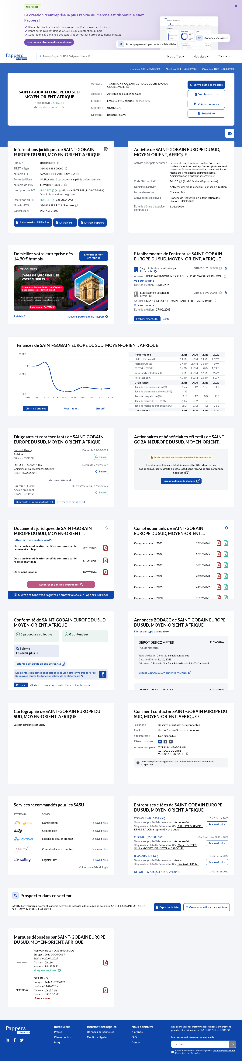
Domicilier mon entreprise (93, 256)
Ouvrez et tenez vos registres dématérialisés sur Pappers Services (62, 595)
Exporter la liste (168, 907)
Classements (62, 1037)
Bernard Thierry (116, 114)
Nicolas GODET (143, 848)
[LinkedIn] (7, 1040)
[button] (33, 222)
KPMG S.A (140, 829)
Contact (136, 1042)
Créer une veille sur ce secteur (207, 907)
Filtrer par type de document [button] (32, 540)
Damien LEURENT (188, 864)
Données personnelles (100, 1032)
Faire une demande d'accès (178, 481)
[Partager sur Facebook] (15, 1040)
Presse (58, 1032)
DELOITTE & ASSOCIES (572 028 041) (157, 871)
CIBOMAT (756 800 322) (148, 837)
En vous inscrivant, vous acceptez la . (205, 1052)
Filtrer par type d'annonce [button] (150, 631)
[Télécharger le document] (105, 548)
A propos (137, 1032)
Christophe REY (158, 829)
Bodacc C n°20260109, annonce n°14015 (163, 672)
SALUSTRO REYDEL (190, 826)
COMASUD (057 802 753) (149, 818)
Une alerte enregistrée (51, 107)
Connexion (225, 56)
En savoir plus (217, 824)
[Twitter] (22, 1040)
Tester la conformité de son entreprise (38, 664)
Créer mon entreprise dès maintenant (49, 42)
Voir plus (210, 175)
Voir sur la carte (144, 280)
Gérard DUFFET (187, 845)
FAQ (134, 1037)
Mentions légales (97, 1037)
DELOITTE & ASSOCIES (28, 464)
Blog (57, 1042)
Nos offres (174, 56)
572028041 (30, 472)
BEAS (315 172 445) (146, 856)
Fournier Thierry (24, 485)
